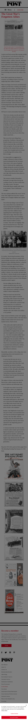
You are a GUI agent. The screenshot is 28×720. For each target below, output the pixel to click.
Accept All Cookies (14, 717)
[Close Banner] (26, 705)
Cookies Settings (14, 713)
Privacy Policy (4, 710)
